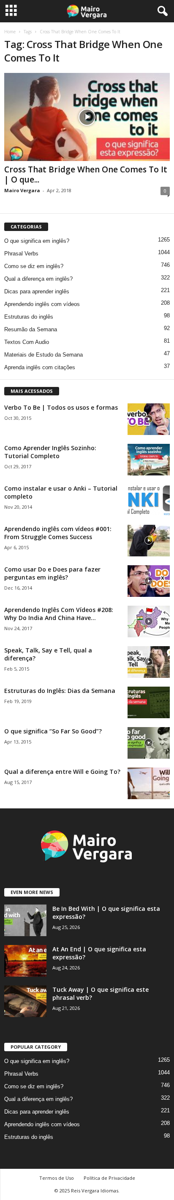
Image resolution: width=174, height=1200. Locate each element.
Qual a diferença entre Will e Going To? (62, 772)
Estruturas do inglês (28, 317)
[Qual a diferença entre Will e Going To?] (149, 783)
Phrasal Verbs (21, 253)
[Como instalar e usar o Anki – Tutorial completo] (149, 500)
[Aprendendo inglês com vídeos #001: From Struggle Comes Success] (149, 540)
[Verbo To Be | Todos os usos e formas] (149, 419)
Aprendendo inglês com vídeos (42, 304)
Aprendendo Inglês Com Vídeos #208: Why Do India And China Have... (58, 614)
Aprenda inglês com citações (39, 367)
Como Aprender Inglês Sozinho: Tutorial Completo (50, 452)
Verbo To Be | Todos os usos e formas (61, 407)
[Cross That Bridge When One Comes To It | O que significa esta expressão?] (87, 117)
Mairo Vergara (22, 190)
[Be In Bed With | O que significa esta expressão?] (25, 920)
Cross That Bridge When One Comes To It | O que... (85, 174)
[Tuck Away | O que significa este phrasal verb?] (25, 1001)
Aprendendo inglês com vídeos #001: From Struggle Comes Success (57, 533)
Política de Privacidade (109, 1178)
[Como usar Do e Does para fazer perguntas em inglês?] (149, 581)
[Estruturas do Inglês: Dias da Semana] (149, 702)
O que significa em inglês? (36, 241)
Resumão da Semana (30, 329)
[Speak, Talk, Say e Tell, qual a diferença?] (149, 662)
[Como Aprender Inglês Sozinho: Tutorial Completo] (149, 459)
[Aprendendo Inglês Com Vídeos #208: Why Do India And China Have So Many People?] (149, 621)
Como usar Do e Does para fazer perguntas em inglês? (52, 573)
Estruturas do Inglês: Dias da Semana (59, 691)
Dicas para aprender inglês (36, 291)
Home (10, 32)
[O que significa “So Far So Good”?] (149, 743)
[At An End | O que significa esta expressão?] (25, 961)
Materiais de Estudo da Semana (43, 355)
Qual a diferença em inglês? (38, 279)
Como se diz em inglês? (33, 266)
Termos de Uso (56, 1178)
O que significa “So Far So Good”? (53, 731)
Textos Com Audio (26, 342)
